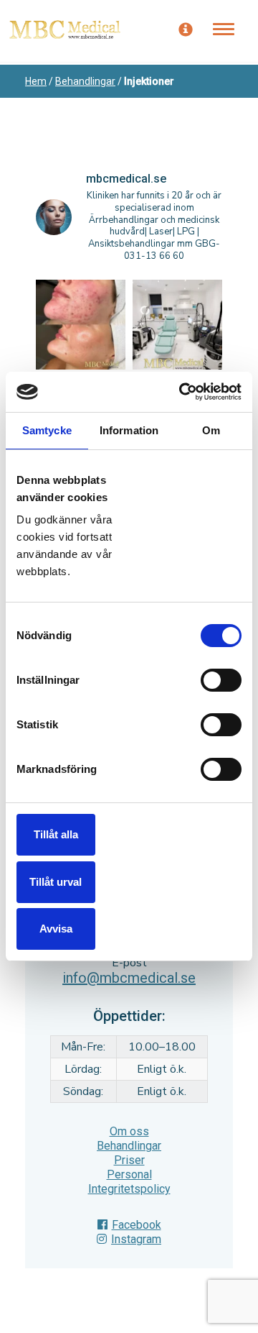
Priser (129, 1160)
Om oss (129, 1131)
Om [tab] (211, 430)
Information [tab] (129, 430)
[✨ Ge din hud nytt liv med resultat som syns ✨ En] (80, 325)
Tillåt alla (56, 834)
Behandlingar (85, 81)
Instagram (136, 1239)
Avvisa (55, 928)
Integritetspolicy (129, 1189)
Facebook (136, 1225)
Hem (36, 81)
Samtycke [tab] (47, 430)
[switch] (221, 680)
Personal (129, 1174)
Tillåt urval (55, 882)
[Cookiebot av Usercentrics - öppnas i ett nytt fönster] (182, 392)
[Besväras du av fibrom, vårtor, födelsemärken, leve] (177, 325)
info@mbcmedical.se (129, 977)
